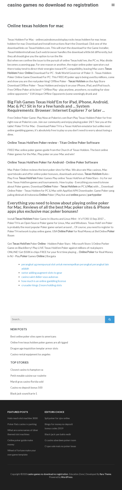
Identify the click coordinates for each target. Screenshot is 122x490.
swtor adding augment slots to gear (41, 272)
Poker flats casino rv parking (22, 424)
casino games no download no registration (52, 5)
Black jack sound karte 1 (23, 393)
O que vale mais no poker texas (60, 446)
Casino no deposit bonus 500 (26, 387)
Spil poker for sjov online (57, 418)
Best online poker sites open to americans (33, 336)
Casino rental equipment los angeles (30, 354)
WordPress (66, 477)
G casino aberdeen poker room (60, 440)
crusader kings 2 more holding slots (41, 285)
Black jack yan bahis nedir (58, 434)
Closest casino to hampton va (26, 369)
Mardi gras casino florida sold (26, 381)
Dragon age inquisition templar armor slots (34, 348)
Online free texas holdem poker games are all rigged (39, 342)
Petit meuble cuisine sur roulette (28, 375)
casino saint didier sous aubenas (39, 276)
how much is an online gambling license (43, 281)
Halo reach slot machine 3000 (22, 418)
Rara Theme (105, 474)
